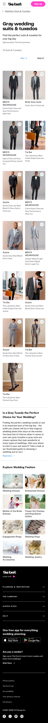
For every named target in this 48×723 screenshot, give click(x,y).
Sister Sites (10, 606)
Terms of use (8, 686)
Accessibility (8, 691)
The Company (10, 597)
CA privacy (7, 702)
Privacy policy (8, 681)
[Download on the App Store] (12, 640)
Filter (22, 58)
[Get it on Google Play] (32, 640)
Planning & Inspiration (16, 587)
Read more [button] (7, 456)
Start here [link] (7, 663)
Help (5, 616)
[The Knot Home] (15, 4)
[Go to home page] (10, 573)
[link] (4, 716)
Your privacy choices (11, 697)
